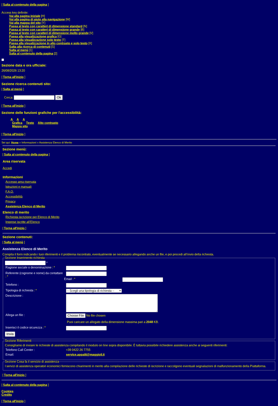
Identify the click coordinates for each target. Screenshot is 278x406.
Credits (7, 394)
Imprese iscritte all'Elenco (22, 222)
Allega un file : (15, 315)
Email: (9, 354)
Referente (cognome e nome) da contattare (34, 273)
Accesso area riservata (20, 181)
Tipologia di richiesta (19, 290)
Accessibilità (14, 196)
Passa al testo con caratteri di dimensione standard (45, 26)
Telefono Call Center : (20, 349)
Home (15, 142)
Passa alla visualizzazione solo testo (35, 39)
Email (68, 279)
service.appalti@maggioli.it (85, 354)
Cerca (8, 97)
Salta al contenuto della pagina (25, 4)
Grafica (17, 122)
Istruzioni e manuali (18, 186)
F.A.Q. (9, 191)
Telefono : (12, 284)
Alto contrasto (48, 122)
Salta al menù (18, 50)
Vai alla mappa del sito (25, 22)
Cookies (7, 391)
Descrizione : (14, 295)
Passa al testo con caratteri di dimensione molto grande (49, 33)
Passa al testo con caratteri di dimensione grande (44, 29)
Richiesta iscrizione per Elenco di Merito (32, 217)
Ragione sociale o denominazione (28, 267)
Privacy (10, 201)
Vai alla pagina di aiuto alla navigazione (37, 19)
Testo (30, 122)
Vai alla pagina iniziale (24, 16)
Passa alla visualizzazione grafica (33, 36)
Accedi (7, 168)
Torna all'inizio (13, 77)
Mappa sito (20, 126)
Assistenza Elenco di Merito (25, 206)
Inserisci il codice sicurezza (23, 327)
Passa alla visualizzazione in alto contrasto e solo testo (48, 43)
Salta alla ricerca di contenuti (29, 46)
